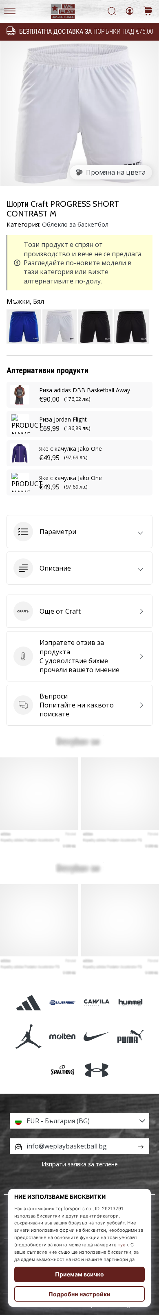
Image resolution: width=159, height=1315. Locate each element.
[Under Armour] (96, 1070)
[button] (79, 531)
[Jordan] (29, 1036)
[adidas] (29, 1002)
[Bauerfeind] (63, 1002)
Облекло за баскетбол (75, 224)
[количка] (148, 11)
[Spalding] (63, 1070)
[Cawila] (96, 1002)
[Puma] (130, 1036)
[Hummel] (130, 1002)
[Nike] (96, 1036)
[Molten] (63, 1036)
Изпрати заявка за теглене (80, 1164)
